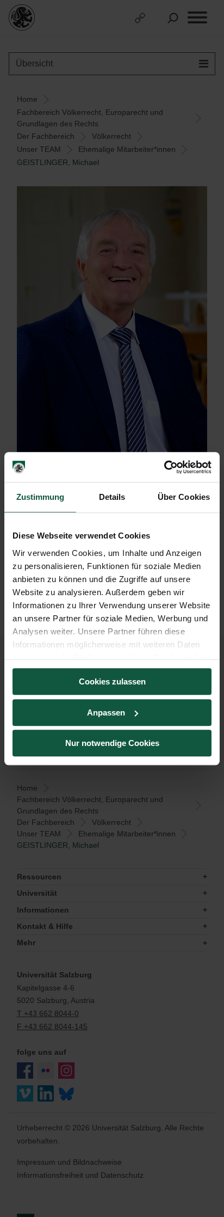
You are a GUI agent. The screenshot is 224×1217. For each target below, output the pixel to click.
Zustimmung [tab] (40, 497)
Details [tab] (112, 497)
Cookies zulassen (112, 681)
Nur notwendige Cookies (112, 743)
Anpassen (106, 712)
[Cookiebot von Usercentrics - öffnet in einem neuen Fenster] (163, 467)
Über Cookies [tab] (184, 497)
